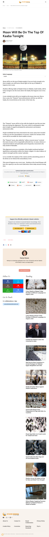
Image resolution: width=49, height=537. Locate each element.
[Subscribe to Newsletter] (28, 176)
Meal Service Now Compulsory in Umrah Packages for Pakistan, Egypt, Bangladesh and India (35, 364)
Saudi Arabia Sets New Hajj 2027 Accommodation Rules (35, 457)
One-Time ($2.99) (18, 228)
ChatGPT (23, 182)
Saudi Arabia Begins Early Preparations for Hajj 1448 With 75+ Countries (36, 411)
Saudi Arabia (10, 239)
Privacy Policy (41, 521)
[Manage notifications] (2, 535)
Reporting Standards (28, 527)
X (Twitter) (12, 185)
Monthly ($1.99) (30, 228)
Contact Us (17, 521)
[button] (3, 2)
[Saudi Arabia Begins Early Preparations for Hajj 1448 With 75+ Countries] (36, 400)
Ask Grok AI (37, 185)
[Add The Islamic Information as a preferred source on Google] (21, 176)
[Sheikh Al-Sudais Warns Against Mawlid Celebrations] (36, 377)
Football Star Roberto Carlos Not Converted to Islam (35, 340)
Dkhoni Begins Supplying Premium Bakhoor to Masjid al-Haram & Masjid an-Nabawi (35, 502)
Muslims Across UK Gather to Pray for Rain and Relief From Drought (35, 479)
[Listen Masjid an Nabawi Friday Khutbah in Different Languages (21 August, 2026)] (36, 284)
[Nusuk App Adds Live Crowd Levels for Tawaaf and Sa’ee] (36, 424)
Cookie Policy (6, 526)
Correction (17, 526)
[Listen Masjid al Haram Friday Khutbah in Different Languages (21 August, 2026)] (36, 306)
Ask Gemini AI (28, 185)
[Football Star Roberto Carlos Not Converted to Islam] (36, 330)
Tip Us (38, 526)
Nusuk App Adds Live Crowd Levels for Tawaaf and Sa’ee (36, 435)
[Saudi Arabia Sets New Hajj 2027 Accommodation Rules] (36, 447)
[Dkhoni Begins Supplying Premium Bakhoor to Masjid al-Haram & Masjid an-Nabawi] (36, 491)
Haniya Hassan (9, 40)
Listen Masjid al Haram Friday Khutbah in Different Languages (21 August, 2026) (36, 317)
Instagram (31, 182)
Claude (20, 185)
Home (4, 5)
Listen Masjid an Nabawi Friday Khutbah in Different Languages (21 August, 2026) (36, 292)
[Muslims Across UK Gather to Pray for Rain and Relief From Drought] (36, 469)
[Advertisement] (24, 18)
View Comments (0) (24, 270)
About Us (5, 521)
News (8, 5)
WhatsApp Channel (13, 182)
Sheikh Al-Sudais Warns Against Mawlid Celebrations (35, 387)
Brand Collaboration (29, 521)
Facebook (39, 182)
